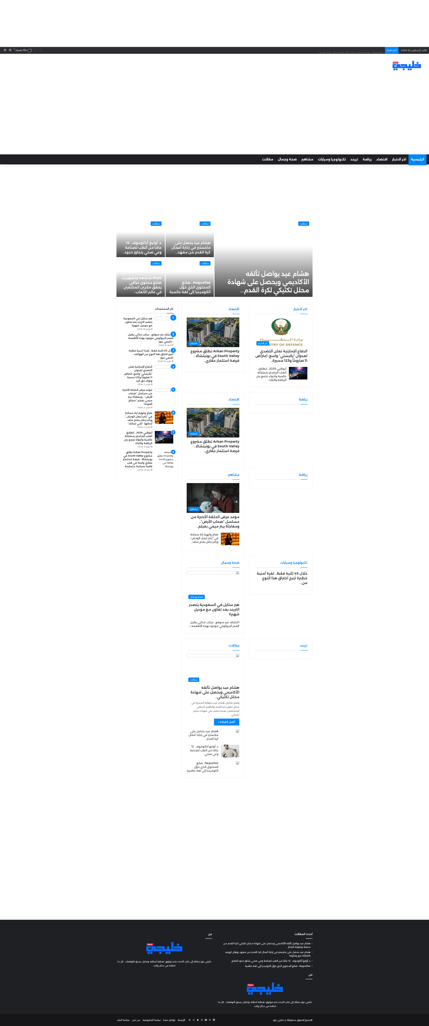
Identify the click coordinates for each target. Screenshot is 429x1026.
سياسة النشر (123, 1020)
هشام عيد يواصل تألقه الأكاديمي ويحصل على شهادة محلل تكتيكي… (215, 692)
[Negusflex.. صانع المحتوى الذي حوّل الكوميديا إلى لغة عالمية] (190, 277)
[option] (214, 257)
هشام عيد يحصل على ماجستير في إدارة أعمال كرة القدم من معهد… (190, 247)
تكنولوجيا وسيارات (332, 159)
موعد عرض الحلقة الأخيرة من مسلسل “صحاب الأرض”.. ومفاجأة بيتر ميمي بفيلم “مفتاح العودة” (137, 396)
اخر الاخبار (399, 159)
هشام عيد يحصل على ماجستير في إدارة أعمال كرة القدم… (203, 735)
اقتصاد (381, 159)
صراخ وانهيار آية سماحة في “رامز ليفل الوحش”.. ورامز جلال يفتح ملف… (203, 538)
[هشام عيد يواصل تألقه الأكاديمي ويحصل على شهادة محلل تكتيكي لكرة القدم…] (263, 257)
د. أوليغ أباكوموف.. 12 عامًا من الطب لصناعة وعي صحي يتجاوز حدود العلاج (271, 960)
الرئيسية (417, 159)
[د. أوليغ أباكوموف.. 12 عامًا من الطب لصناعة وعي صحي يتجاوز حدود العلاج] (230, 751)
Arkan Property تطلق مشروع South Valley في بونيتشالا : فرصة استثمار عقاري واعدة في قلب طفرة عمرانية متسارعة (137, 459)
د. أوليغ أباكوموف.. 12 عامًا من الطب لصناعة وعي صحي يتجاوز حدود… (142, 247)
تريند (354, 159)
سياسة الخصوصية (152, 1020)
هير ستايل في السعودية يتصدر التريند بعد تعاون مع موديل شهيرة (214, 609)
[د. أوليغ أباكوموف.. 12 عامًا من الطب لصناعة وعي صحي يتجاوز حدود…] (140, 237)
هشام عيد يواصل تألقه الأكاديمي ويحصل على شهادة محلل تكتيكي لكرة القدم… (268, 282)
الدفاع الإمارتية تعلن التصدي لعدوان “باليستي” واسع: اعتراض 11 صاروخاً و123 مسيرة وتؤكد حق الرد (138, 373)
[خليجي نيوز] (406, 66)
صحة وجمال (287, 159)
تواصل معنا (169, 1020)
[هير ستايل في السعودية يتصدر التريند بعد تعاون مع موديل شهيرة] (164, 323)
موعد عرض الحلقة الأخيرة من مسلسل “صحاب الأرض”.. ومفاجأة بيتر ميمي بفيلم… (215, 521)
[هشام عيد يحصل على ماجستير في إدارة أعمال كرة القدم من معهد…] (190, 237)
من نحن (136, 1020)
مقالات (267, 159)
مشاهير (307, 159)
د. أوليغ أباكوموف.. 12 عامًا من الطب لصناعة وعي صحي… (204, 750)
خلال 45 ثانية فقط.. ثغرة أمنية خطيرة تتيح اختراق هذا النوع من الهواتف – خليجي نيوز (151, 354)
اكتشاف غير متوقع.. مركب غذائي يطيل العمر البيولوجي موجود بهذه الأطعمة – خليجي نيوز (150, 338)
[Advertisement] (214, 23)
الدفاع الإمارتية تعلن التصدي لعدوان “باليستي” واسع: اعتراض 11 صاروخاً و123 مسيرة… (281, 356)
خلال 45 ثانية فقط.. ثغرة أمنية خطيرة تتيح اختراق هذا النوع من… (282, 578)
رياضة (367, 159)
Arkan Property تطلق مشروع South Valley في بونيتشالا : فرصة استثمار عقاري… (215, 356)
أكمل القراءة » (226, 721)
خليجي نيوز (278, 1020)
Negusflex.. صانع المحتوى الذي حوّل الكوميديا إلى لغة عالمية (351, 50)
